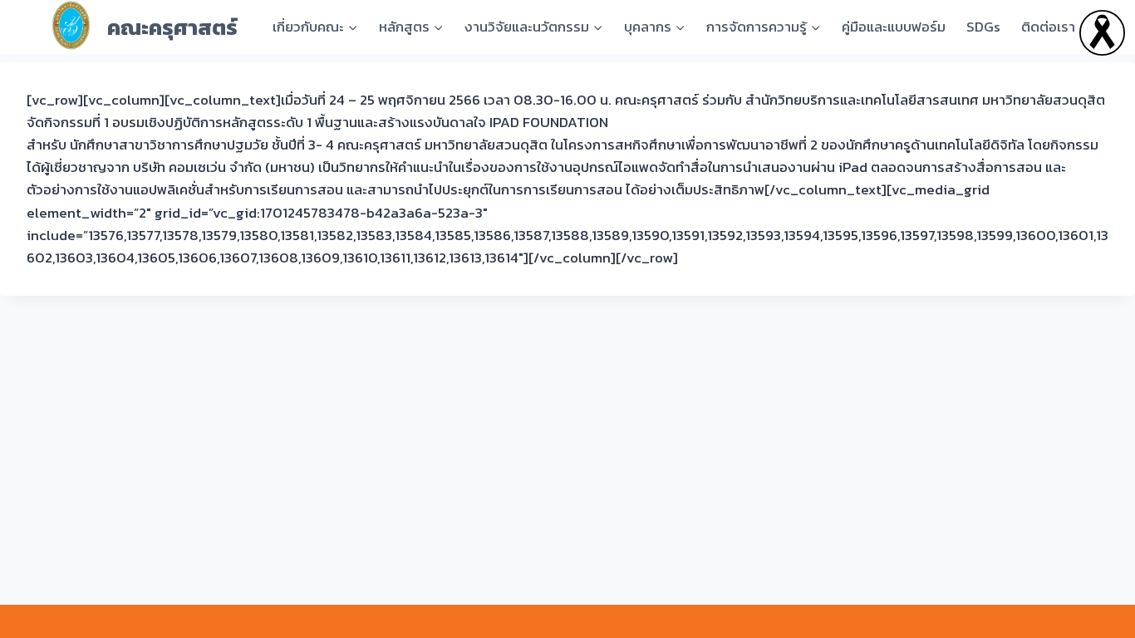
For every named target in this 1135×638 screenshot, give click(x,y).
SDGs (983, 26)
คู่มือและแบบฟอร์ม (894, 26)
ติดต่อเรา (1048, 26)
